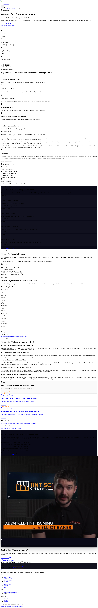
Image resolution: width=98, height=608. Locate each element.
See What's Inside (17, 567)
